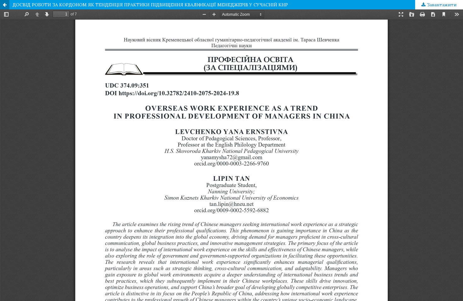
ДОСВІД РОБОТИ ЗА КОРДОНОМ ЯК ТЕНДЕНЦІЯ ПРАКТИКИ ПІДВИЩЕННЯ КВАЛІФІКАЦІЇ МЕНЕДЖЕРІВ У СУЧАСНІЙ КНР (150, 5)
